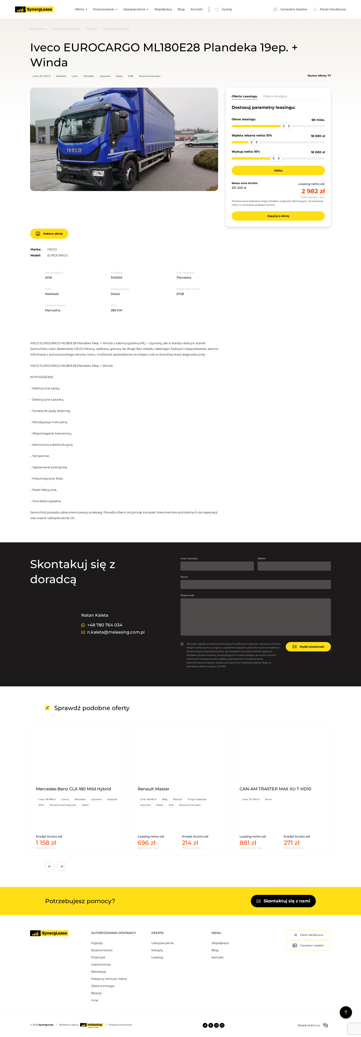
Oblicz (278, 170)
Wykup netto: (242, 151)
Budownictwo (101, 950)
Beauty (96, 993)
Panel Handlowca (333, 9)
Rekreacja (98, 971)
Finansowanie (103, 9)
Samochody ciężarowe (116, 28)
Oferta (79, 9)
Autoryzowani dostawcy (66, 28)
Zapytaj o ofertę (278, 216)
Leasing (157, 957)
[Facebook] (205, 1025)
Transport (91, 28)
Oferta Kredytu (275, 96)
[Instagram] (216, 1025)
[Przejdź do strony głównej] (34, 9)
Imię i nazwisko (189, 558)
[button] (37, 139)
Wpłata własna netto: (248, 135)
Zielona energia (102, 986)
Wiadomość (187, 595)
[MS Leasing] (92, 1024)
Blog (181, 9)
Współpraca (163, 9)
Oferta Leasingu (244, 96)
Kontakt (197, 9)
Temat (184, 576)
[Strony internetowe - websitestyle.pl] (313, 1025)
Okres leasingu (244, 119)
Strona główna (38, 28)
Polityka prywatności (120, 1024)
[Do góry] (346, 1012)
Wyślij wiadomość (312, 646)
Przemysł (98, 957)
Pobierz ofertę (53, 233)
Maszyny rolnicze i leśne (109, 979)
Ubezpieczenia (134, 9)
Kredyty (157, 950)
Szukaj (227, 9)
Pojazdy (97, 943)
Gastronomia (101, 964)
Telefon (262, 558)
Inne (94, 1000)
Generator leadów (293, 9)
